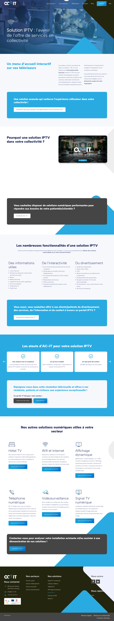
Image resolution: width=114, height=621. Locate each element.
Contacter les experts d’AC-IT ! (26, 317)
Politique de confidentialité (101, 615)
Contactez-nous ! (17, 548)
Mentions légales (86, 615)
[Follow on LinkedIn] (98, 582)
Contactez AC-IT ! (22, 216)
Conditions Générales (103, 618)
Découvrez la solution (18, 466)
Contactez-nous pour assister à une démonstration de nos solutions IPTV (39, 109)
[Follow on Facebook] (93, 582)
